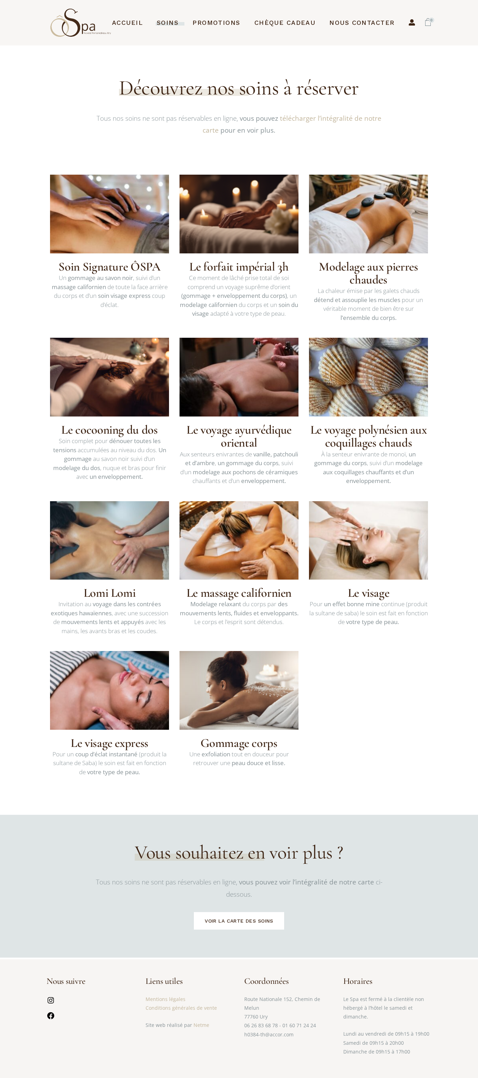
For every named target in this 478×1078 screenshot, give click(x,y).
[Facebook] (51, 1018)
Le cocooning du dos (109, 429)
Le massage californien (239, 593)
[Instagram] (51, 1002)
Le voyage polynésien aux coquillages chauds (368, 436)
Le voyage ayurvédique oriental (239, 436)
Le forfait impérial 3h (238, 266)
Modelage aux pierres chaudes (368, 273)
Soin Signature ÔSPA (109, 266)
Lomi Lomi (110, 593)
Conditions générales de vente (181, 1007)
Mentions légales (165, 999)
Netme (201, 1025)
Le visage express (109, 743)
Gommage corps (239, 743)
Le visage (368, 593)
